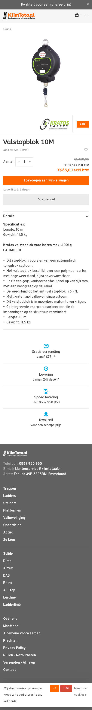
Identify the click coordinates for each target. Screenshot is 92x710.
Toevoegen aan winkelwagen (46, 180)
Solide (8, 554)
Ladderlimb (12, 605)
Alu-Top (9, 590)
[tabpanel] (46, 73)
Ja (54, 688)
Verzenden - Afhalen (19, 663)
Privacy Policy (14, 648)
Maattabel (11, 626)
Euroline (9, 598)
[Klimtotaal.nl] (15, 453)
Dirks (7, 561)
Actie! (8, 532)
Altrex (8, 568)
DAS (6, 576)
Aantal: (8, 162)
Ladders (9, 496)
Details (8, 216)
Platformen (12, 511)
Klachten (10, 641)
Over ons (10, 619)
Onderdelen (12, 525)
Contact (9, 670)
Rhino (7, 583)
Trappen (9, 489)
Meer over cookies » (81, 692)
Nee (66, 688)
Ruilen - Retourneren (19, 655)
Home (7, 29)
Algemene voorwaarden (21, 633)
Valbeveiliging (14, 518)
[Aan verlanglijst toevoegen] (86, 150)
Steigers (9, 503)
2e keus (9, 540)
